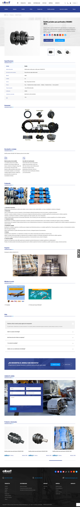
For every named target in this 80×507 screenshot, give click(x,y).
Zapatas (14, 9)
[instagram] (47, 35)
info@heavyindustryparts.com (71, 478)
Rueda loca (39, 9)
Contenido (12, 397)
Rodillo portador (50, 9)
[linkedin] (50, 35)
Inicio (7, 15)
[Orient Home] (6, 3)
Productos (12, 15)
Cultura (57, 490)
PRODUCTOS (23, 3)
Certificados (58, 493)
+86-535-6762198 (38, 478)
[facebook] (44, 35)
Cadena (6, 9)
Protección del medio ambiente (26, 488)
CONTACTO (57, 3)
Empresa (28, 388)
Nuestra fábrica (59, 492)
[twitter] (57, 35)
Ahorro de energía (23, 486)
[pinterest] (60, 35)
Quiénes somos (59, 486)
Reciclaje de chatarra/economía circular (27, 490)
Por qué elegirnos (59, 488)
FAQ (44, 488)
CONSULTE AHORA (49, 40)
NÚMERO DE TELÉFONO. (30, 392)
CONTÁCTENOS (60, 40)
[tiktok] (55, 35)
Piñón (31, 9)
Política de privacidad (47, 504)
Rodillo (23, 9)
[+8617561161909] (78, 250)
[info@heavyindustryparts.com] (78, 253)
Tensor (74, 9)
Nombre (12, 388)
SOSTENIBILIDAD (36, 3)
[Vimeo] (65, 35)
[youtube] (52, 35)
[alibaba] (63, 35)
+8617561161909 (8, 478)
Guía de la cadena (63, 9)
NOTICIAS (44, 3)
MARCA (29, 3)
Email (12, 392)
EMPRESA (51, 3)
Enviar (13, 408)
